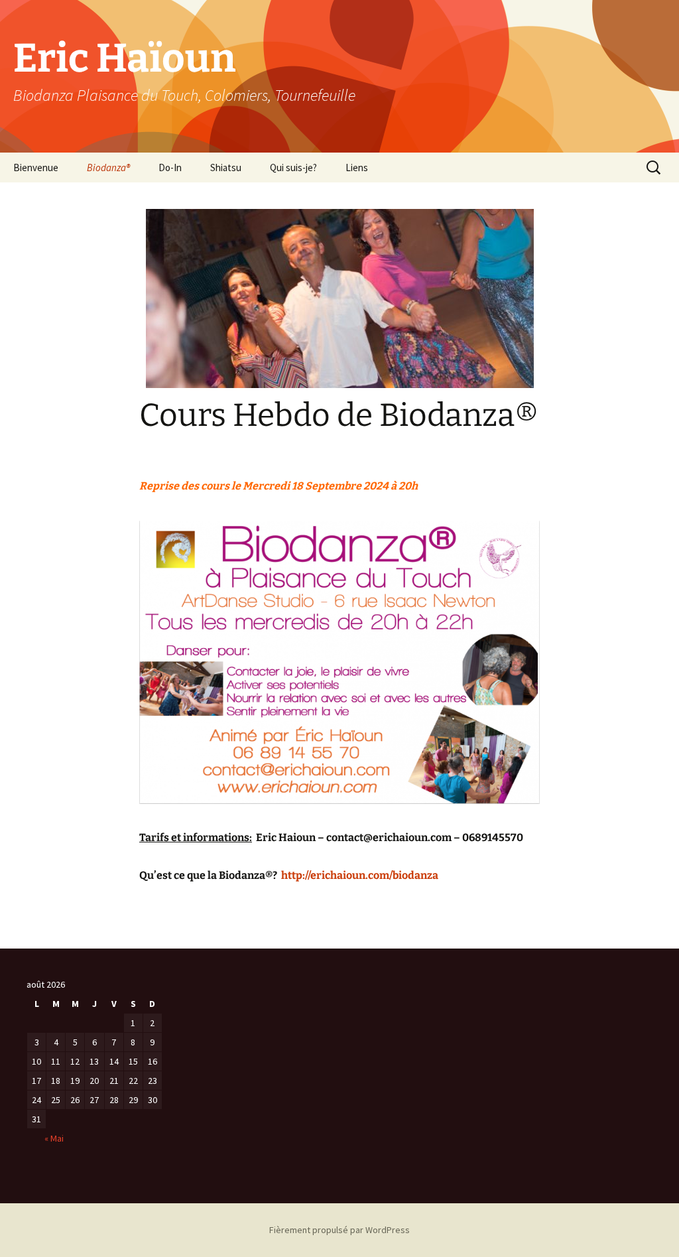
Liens (356, 167)
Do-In (170, 167)
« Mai (54, 1138)
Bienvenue (35, 167)
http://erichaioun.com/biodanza (359, 875)
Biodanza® (108, 167)
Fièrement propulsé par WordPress (339, 1230)
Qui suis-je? (293, 167)
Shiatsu (225, 167)
